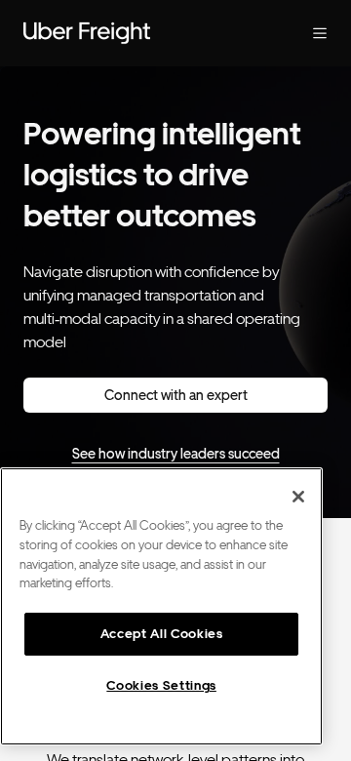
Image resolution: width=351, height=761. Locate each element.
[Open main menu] (304, 33)
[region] (161, 606)
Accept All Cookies (161, 633)
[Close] (298, 496)
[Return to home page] (136, 33)
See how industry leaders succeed (176, 453)
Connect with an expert (176, 395)
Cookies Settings (161, 685)
